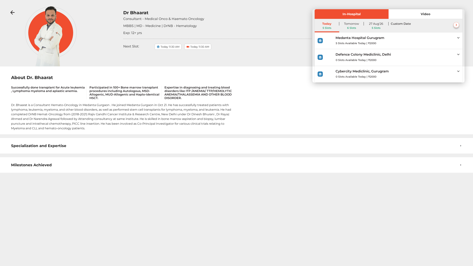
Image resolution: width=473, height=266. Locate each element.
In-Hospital (352, 14)
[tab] (388, 41)
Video (425, 14)
